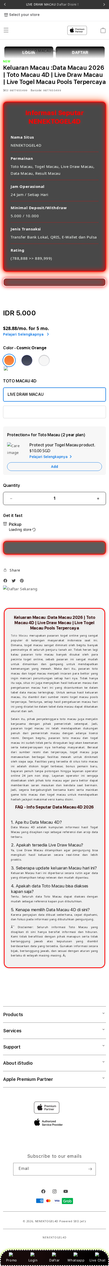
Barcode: (36, 90)
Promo (11, 1260)
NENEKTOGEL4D (46, 1221)
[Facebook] (6, 581)
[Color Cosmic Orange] (9, 360)
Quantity (11, 485)
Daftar (54, 1260)
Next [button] (104, 4)
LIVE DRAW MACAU (52, 4)
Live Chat (97, 1260)
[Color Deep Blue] (26, 360)
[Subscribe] (90, 1169)
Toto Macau (19, 635)
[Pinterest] (23, 581)
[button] (11, 570)
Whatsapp (75, 1260)
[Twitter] (15, 581)
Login (33, 1260)
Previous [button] (4, 4)
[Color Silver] (44, 360)
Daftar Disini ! (67, 4)
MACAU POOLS (21, 411)
